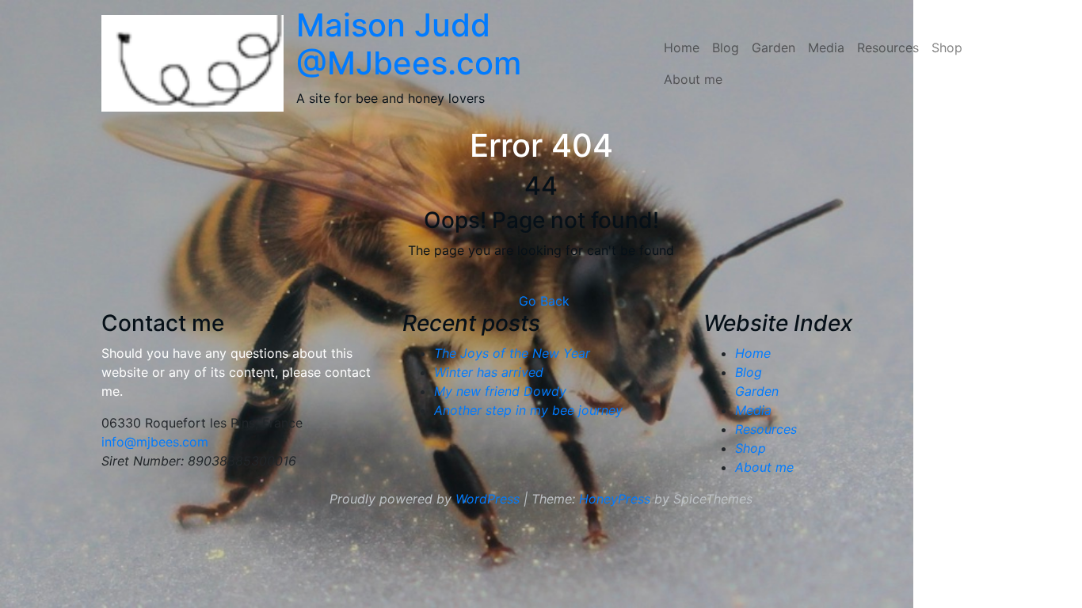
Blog (725, 47)
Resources (888, 47)
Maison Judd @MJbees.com (408, 44)
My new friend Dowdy (500, 391)
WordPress (487, 499)
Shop (947, 47)
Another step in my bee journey (528, 410)
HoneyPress (614, 499)
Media (826, 47)
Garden (773, 47)
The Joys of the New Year (512, 353)
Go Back (544, 301)
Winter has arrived (488, 372)
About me (693, 79)
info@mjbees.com (154, 442)
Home (681, 47)
